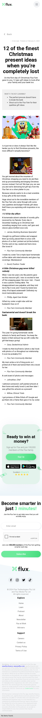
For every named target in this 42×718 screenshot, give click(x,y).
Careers (21, 638)
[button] (36, 4)
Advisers (21, 627)
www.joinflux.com (19, 666)
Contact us (21, 642)
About (21, 615)
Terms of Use (21, 651)
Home (21, 603)
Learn (21, 607)
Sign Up (21, 457)
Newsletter (21, 619)
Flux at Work (21, 623)
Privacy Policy (21, 646)
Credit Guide (29, 688)
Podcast (21, 611)
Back (8, 34)
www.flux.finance (7, 666)
